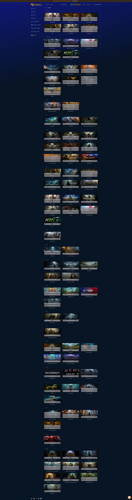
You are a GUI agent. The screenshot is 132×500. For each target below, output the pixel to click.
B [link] (46, 100)
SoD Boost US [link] (56, 480)
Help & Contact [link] (36, 31)
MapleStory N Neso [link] (71, 294)
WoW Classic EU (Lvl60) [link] (70, 471)
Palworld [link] (70, 352)
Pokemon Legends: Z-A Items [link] (52, 361)
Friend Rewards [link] (36, 21)
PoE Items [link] (56, 348)
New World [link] (52, 322)
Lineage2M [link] (52, 281)
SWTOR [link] (52, 393)
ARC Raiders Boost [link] (89, 81)
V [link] (46, 434)
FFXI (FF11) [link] (71, 33)
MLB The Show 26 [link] (89, 296)
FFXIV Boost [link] (56, 199)
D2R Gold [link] (66, 136)
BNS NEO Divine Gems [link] (52, 109)
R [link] (46, 367)
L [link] (46, 259)
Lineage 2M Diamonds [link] (52, 279)
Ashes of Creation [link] (70, 85)
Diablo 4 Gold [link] (66, 147)
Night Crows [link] (70, 322)
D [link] (46, 129)
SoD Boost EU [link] (74, 480)
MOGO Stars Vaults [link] (52, 294)
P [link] (46, 341)
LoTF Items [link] (66, 268)
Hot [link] (48, 11)
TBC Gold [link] (48, 426)
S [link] (46, 382)
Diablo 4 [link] (70, 152)
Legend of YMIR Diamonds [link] (70, 279)
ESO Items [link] (56, 29)
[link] (32, 4)
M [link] (46, 285)
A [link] (46, 63)
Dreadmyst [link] (89, 163)
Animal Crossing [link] (89, 74)
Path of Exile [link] (89, 22)
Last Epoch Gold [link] (85, 268)
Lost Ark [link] (52, 270)
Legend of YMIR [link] (71, 281)
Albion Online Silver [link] (70, 69)
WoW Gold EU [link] (66, 457)
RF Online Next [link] (89, 378)
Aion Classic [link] (52, 85)
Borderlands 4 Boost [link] (70, 109)
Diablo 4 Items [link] (74, 147)
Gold (34, 11)
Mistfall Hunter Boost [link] (52, 305)
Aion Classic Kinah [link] (52, 83)
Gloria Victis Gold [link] (52, 238)
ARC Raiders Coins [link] (89, 79)
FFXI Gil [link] (66, 29)
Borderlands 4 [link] (71, 111)
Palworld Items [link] (74, 350)
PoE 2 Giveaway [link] (89, 350)
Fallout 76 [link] (89, 203)
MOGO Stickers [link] (52, 292)
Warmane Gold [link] (89, 457)
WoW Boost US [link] (56, 457)
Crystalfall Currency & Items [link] (70, 123)
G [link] (46, 229)
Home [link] (34, 8)
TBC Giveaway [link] (52, 428)
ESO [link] (52, 33)
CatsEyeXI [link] (52, 126)
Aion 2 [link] (52, 96)
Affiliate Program (36, 28)
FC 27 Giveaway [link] (75, 57)
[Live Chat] (129, 497)
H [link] (46, 244)
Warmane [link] (89, 459)
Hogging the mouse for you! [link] (38, 5)
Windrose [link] (52, 493)
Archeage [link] (52, 74)
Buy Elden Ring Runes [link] (89, 29)
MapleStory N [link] (70, 296)
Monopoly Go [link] (52, 296)
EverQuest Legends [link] (89, 189)
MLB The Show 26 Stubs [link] (89, 294)
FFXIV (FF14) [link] (52, 22)
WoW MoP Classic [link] (89, 482)
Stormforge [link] (70, 393)
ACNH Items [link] (85, 69)
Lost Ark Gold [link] (52, 268)
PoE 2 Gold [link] (85, 348)
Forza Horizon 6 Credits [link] (89, 41)
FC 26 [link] (71, 215)
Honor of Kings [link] (71, 255)
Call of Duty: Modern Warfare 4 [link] (52, 59)
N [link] (46, 311)
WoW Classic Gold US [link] (52, 466)
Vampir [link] (52, 445)
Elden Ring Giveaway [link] (89, 31)
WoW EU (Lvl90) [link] (70, 459)
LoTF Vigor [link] (75, 268)
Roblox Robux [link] (70, 376)
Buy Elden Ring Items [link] (89, 171)
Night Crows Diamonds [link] (71, 320)
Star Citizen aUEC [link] (52, 402)
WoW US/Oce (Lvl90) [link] (52, 459)
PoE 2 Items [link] (93, 346)
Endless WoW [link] (70, 178)
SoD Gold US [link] (48, 480)
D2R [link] (52, 152)
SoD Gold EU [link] (66, 480)
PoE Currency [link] (48, 348)
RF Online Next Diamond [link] (89, 376)
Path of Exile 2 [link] (89, 352)
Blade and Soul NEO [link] (52, 111)
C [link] (46, 114)
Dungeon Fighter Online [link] (52, 140)
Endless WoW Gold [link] (70, 175)
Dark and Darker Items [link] (89, 149)
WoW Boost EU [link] (74, 457)
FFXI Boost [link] (71, 31)
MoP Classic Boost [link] (89, 480)
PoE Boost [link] (48, 350)
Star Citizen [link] (52, 404)
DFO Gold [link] (52, 138)
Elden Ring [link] (89, 33)
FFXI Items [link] (75, 29)
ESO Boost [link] (52, 31)
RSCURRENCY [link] (52, 378)
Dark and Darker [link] (89, 152)
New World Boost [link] (56, 320)
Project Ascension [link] (70, 48)
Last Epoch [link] (89, 270)
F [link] (46, 192)
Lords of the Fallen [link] (70, 270)
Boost (34, 18)
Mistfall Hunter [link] (52, 48)
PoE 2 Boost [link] (93, 348)
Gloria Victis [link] (52, 241)
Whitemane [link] (89, 471)
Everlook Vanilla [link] (52, 189)
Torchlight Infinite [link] (52, 419)
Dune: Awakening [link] (52, 163)
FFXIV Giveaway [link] (56, 201)
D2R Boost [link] (71, 138)
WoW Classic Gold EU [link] (70, 466)
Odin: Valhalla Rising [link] (52, 337)
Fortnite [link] (70, 203)
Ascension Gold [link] (70, 361)
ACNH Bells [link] (93, 69)
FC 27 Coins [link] (66, 57)
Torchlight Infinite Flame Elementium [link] (52, 412)
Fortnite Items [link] (70, 201)
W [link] (46, 448)
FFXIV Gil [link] (48, 199)
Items (34, 14)
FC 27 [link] (71, 59)
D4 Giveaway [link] (75, 149)
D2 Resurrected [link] (71, 140)
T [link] (46, 408)
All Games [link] (49, 7)
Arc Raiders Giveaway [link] (89, 83)
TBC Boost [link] (56, 426)
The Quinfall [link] (89, 419)
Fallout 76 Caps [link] (89, 201)
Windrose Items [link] (52, 491)
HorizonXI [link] (52, 255)
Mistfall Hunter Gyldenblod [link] (52, 43)
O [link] (46, 326)
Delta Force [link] (70, 163)
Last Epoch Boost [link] (93, 268)
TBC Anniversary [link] (70, 22)
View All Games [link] (63, 4)
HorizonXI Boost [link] (52, 253)
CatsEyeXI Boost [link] (56, 123)
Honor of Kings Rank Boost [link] (70, 253)
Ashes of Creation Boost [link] (71, 83)
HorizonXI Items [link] (56, 251)
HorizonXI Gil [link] (48, 251)
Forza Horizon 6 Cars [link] (89, 43)
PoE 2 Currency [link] (85, 346)
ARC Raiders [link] (89, 85)
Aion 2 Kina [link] (48, 92)
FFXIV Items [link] (48, 201)
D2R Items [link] (75, 136)
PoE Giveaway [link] (56, 350)
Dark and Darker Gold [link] (89, 147)
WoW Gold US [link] (48, 457)
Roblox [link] (70, 378)
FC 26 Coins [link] (66, 210)
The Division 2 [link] (71, 419)
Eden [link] (71, 189)
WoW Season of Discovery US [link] (52, 482)
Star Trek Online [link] (89, 393)
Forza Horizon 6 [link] (89, 48)
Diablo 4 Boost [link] (89, 138)
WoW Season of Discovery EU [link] (71, 482)
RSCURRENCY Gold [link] (52, 376)
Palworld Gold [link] (66, 350)
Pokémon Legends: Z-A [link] (52, 363)
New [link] (48, 37)
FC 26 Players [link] (74, 210)
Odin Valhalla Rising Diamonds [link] (52, 335)
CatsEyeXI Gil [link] (48, 123)
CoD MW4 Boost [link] (52, 57)
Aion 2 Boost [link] (52, 94)
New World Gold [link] (48, 320)
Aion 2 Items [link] (56, 92)
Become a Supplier (37, 24)
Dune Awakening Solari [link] (52, 156)
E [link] (46, 166)
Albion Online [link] (70, 74)
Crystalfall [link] (71, 126)
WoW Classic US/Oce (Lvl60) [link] (52, 471)
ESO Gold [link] (48, 29)
